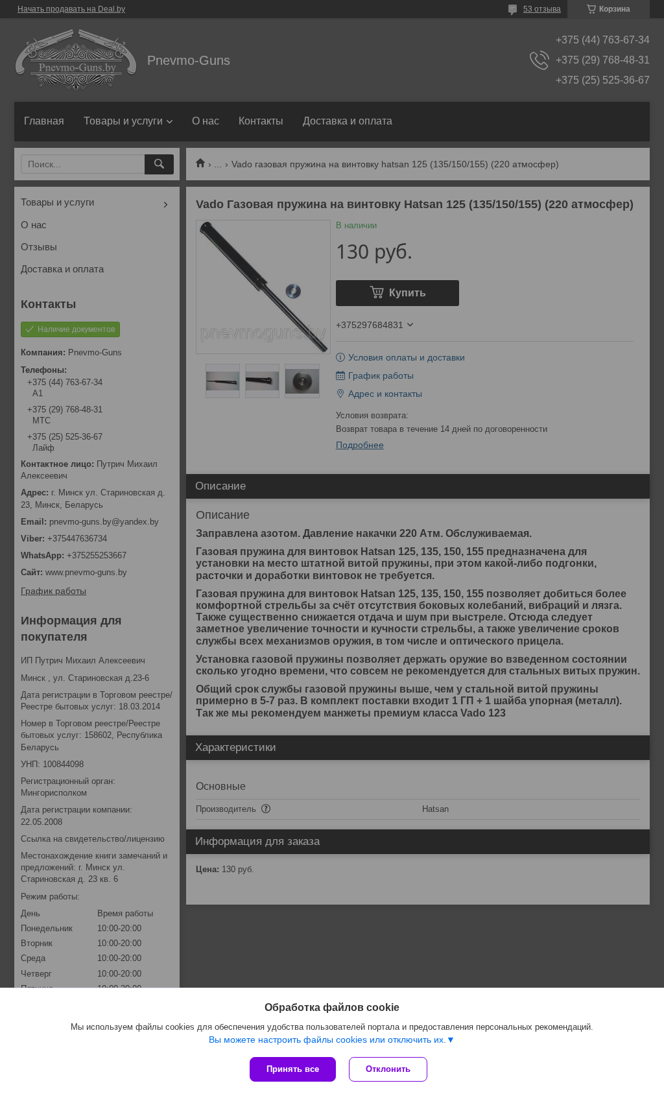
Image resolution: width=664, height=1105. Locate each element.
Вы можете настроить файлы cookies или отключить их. (327, 1039)
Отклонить (388, 1069)
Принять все (293, 1069)
